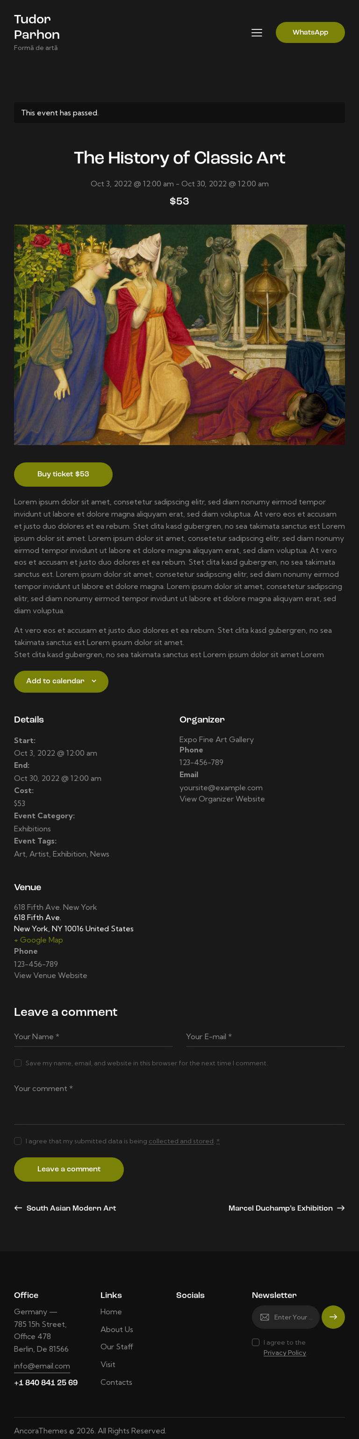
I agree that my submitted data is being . (123, 1141)
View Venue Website (50, 975)
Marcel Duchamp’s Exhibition (282, 1208)
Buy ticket (63, 474)
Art (20, 853)
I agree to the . (286, 1347)
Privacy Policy (285, 1352)
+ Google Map (38, 939)
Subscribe (333, 1321)
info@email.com (42, 1365)
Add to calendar (55, 681)
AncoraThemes (40, 1430)
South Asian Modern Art (70, 1208)
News (99, 853)
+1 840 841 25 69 (46, 1383)
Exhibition (69, 853)
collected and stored (181, 1141)
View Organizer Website (222, 798)
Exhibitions (32, 828)
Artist (39, 853)
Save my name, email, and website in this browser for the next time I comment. (147, 1063)
